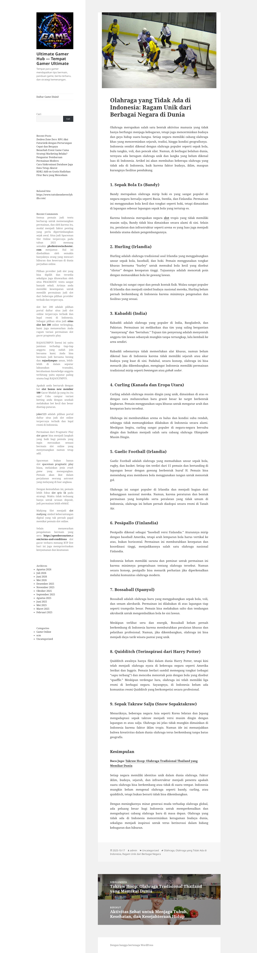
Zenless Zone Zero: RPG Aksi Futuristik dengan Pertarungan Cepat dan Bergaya (54, 143)
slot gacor (42, 435)
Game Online (43, 631)
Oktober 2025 (44, 590)
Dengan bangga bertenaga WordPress (131, 945)
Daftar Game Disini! (47, 96)
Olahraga (169, 850)
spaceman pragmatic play (57, 464)
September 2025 (45, 594)
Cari (38, 114)
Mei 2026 (41, 580)
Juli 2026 (41, 573)
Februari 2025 (44, 612)
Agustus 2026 (43, 569)
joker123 (41, 414)
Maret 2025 (42, 608)
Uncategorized (44, 639)
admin (133, 850)
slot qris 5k (59, 492)
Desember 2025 (45, 583)
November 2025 (45, 587)
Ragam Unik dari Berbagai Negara (141, 854)
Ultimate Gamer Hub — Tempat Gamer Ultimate (52, 58)
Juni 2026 (41, 576)
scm (38, 635)
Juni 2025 (41, 601)
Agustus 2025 (43, 598)
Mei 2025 (41, 605)
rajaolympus (49, 360)
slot (166, 218)
